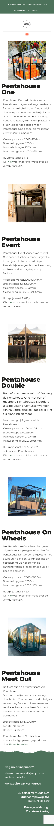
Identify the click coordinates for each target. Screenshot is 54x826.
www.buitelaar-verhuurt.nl (22, 783)
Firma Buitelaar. (19, 744)
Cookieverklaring (38, 811)
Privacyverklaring (36, 807)
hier (10, 161)
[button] (27, 34)
